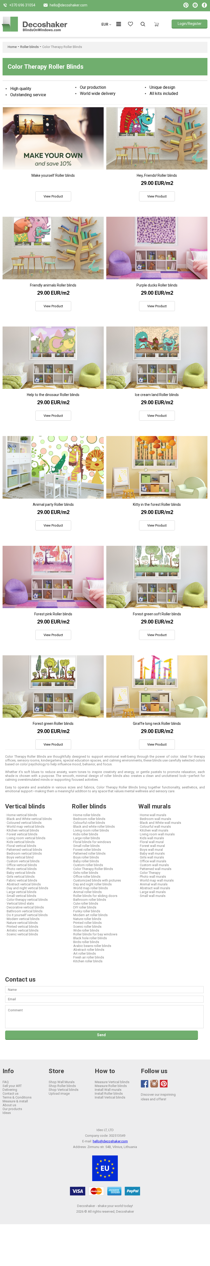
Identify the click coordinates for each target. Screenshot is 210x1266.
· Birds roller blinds (85, 942)
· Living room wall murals (156, 834)
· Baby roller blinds (85, 861)
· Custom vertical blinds (22, 861)
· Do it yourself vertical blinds (26, 915)
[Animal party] (53, 467)
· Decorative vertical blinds (24, 907)
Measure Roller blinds (111, 1086)
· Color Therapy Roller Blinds (92, 869)
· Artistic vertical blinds (21, 930)
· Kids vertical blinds (20, 842)
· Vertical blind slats (19, 903)
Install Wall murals (108, 1090)
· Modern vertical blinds (22, 919)
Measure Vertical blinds (112, 1082)
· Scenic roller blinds (86, 926)
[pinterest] (163, 1083)
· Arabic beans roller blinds (91, 946)
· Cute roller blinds (85, 903)
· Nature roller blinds (86, 919)
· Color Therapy (149, 873)
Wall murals (154, 806)
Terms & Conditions (17, 1097)
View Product (53, 196)
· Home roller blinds (86, 815)
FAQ (6, 1082)
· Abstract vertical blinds (23, 884)
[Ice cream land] (156, 358)
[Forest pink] (53, 577)
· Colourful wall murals (154, 826)
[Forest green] (53, 686)
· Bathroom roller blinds (89, 900)
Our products (12, 1109)
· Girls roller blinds (85, 873)
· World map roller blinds (90, 888)
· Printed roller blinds (87, 923)
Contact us (10, 1093)
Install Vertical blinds (110, 1097)
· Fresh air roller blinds (88, 957)
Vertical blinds (25, 806)
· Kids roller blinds (85, 834)
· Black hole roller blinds (89, 938)
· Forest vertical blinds (21, 834)
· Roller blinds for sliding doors (94, 896)
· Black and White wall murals (159, 823)
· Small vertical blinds (20, 896)
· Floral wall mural (151, 842)
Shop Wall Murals (62, 1082)
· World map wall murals (156, 880)
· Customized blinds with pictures (96, 880)
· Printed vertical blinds (21, 926)
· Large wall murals (152, 892)
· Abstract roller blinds (88, 950)
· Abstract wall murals (154, 888)
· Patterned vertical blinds (23, 850)
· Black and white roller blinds (93, 826)
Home (12, 47)
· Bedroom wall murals (154, 819)
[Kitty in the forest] (156, 467)
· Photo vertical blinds (21, 869)
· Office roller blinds (86, 876)
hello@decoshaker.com (110, 1141)
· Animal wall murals (152, 884)
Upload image (59, 1093)
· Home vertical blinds (21, 815)
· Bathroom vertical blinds (24, 911)
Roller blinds (29, 47)
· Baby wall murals (151, 853)
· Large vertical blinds (20, 892)
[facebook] (145, 1084)
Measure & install (15, 1101)
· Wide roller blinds (85, 930)
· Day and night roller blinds (92, 884)
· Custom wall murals (153, 865)
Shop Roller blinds (62, 1086)
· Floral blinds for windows (91, 842)
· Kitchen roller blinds (87, 961)
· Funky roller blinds (86, 911)
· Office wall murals (152, 861)
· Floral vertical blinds (20, 846)
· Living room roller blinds (90, 830)
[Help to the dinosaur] (53, 358)
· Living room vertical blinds (25, 838)
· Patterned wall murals (154, 869)
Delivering (10, 1090)
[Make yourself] (53, 138)
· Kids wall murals (151, 838)
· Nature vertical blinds (21, 923)
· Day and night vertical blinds (26, 888)
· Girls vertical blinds (20, 876)
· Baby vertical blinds (20, 873)
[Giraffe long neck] (156, 686)
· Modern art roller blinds (90, 915)
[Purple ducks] (156, 248)
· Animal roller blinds (87, 892)
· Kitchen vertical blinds (22, 830)
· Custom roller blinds (87, 865)
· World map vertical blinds (24, 826)
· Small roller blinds (86, 846)
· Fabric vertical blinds (21, 880)
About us (9, 1105)
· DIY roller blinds (84, 907)
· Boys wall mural (150, 850)
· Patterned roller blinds (89, 853)
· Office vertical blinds (21, 865)
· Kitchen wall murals (153, 830)
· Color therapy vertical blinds (26, 900)
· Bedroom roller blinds (88, 819)
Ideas (7, 1113)
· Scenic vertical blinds (21, 934)
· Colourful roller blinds (88, 823)
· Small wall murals (151, 896)
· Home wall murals (152, 815)
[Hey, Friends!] (156, 138)
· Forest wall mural (151, 846)
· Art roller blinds (84, 953)
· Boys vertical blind (19, 857)
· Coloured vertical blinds (23, 823)
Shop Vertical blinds (63, 1090)
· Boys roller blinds (85, 857)
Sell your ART (12, 1086)
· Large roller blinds (86, 838)
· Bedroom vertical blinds (23, 853)
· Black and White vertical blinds (28, 819)
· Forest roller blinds (86, 850)
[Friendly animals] (53, 248)
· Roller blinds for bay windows (94, 934)
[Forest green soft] (156, 577)
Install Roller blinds (109, 1093)
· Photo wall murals (152, 876)
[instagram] (154, 1083)
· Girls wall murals (151, 857)
